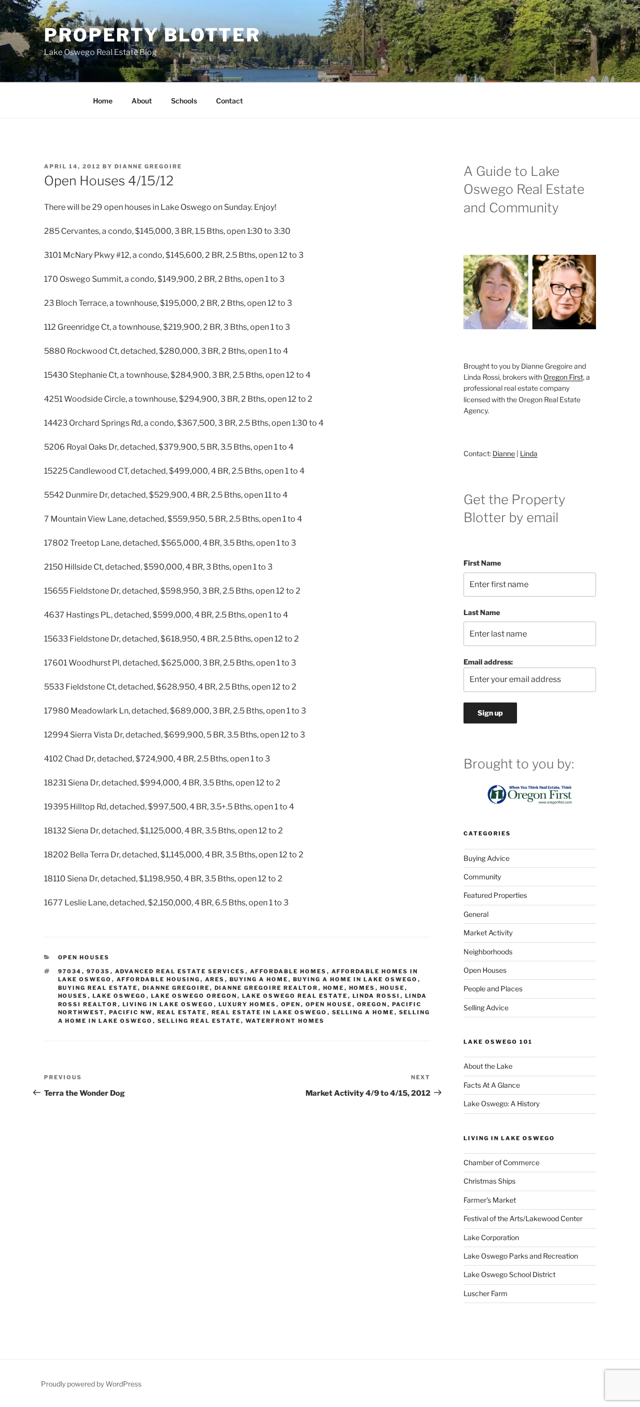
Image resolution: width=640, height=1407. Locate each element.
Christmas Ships (490, 1181)
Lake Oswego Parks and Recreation (521, 1256)
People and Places (493, 988)
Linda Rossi (376, 995)
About (142, 100)
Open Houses (84, 957)
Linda (529, 453)
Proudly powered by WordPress (91, 1384)
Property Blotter (152, 35)
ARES (215, 979)
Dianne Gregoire (148, 166)
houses (73, 995)
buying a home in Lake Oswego (355, 979)
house (392, 987)
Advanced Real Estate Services (180, 971)
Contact (229, 100)
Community (482, 876)
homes (362, 987)
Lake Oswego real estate (295, 995)
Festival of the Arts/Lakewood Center (523, 1218)
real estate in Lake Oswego (270, 1012)
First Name (482, 563)
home (333, 987)
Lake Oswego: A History (502, 1103)
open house (329, 1004)
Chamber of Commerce (502, 1162)
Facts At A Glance (492, 1085)
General (476, 914)
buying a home (259, 979)
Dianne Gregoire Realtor (266, 987)
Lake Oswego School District (510, 1274)
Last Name (482, 612)
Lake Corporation (491, 1237)
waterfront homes (285, 1020)
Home (102, 100)
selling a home (363, 1012)
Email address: (488, 662)
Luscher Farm (486, 1293)
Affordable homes (288, 971)
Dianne (503, 453)
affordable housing (158, 979)
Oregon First (563, 377)
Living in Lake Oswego (168, 1004)
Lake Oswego (119, 995)
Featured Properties (495, 895)
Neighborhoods (488, 951)
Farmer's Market (490, 1200)
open (291, 1004)
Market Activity (488, 932)
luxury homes (247, 1004)
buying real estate (98, 987)
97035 (98, 971)
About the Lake (488, 1066)
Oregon (372, 1004)
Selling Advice (486, 1007)
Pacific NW (130, 1012)
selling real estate (199, 1020)
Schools (184, 100)
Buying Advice (487, 858)
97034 (70, 971)
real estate (182, 1012)
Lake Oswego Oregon (194, 995)
